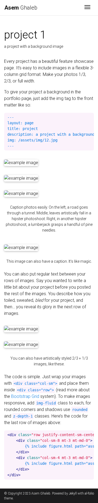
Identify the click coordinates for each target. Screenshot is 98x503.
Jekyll (73, 493)
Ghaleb (20, 7)
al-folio (89, 493)
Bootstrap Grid (25, 396)
